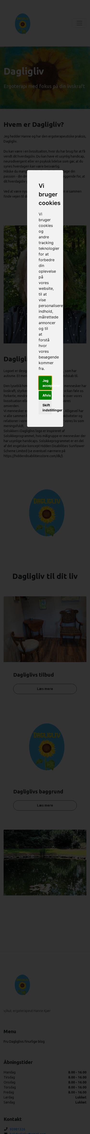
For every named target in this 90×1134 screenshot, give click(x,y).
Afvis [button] (46, 395)
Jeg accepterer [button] (47, 383)
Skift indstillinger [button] (47, 407)
